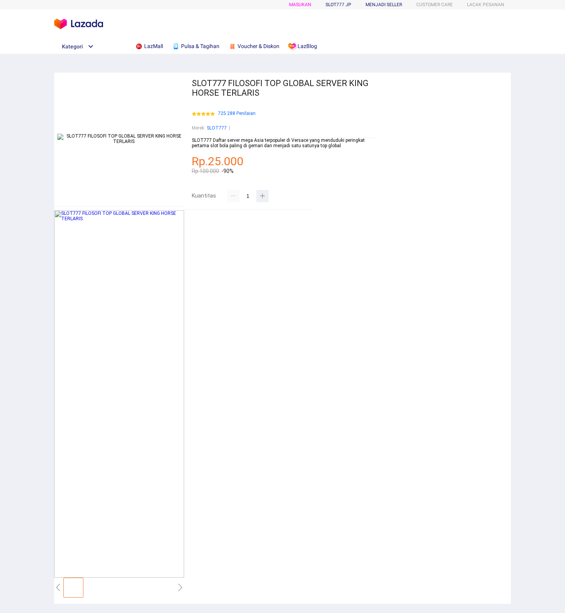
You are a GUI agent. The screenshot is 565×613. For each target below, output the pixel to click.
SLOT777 (217, 128)
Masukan (300, 4)
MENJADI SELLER (384, 4)
